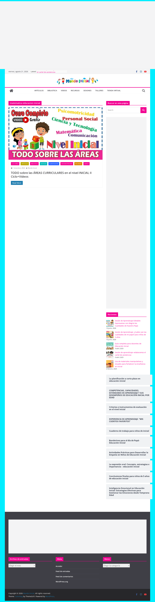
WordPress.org (62, 581)
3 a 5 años (15, 164)
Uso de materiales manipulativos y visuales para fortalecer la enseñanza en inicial (130, 364)
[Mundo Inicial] (11, 91)
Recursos (75, 90)
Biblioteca (52, 90)
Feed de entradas (63, 571)
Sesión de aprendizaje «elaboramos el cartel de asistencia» (51, 72)
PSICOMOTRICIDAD (66, 164)
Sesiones (87, 90)
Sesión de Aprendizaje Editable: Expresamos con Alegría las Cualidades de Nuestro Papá (128, 323)
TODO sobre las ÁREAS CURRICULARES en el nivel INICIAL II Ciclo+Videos (51, 174)
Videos (64, 90)
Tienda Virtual (114, 90)
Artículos (39, 90)
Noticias (43, 164)
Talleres (99, 90)
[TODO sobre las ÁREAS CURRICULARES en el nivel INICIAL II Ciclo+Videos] (55, 133)
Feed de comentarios (64, 576)
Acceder (59, 566)
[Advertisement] (72, 18)
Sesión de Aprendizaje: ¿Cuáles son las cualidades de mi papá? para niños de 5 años (130, 334)
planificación (53, 164)
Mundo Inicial (32, 168)
